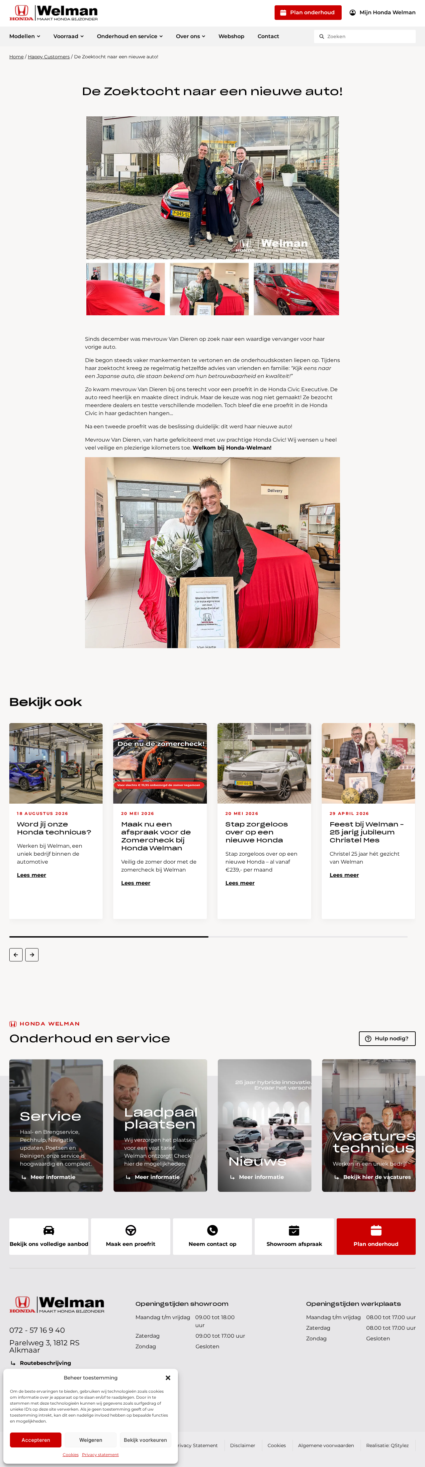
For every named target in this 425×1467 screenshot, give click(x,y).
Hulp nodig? (391, 1038)
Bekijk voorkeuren (145, 1440)
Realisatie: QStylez (387, 1445)
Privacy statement (100, 1454)
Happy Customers (49, 57)
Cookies (71, 1454)
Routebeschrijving (45, 1363)
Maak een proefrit (130, 1244)
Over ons (188, 36)
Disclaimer (242, 1445)
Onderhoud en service (127, 36)
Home (16, 57)
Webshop (231, 36)
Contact (268, 36)
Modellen (22, 36)
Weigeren (90, 1440)
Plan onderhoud (312, 12)
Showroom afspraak (294, 1244)
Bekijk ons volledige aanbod (49, 1244)
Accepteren (36, 1440)
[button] (168, 1378)
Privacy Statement (196, 1445)
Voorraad (65, 36)
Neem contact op (212, 1244)
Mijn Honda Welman (388, 12)
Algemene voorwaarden (326, 1445)
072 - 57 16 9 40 (37, 1330)
